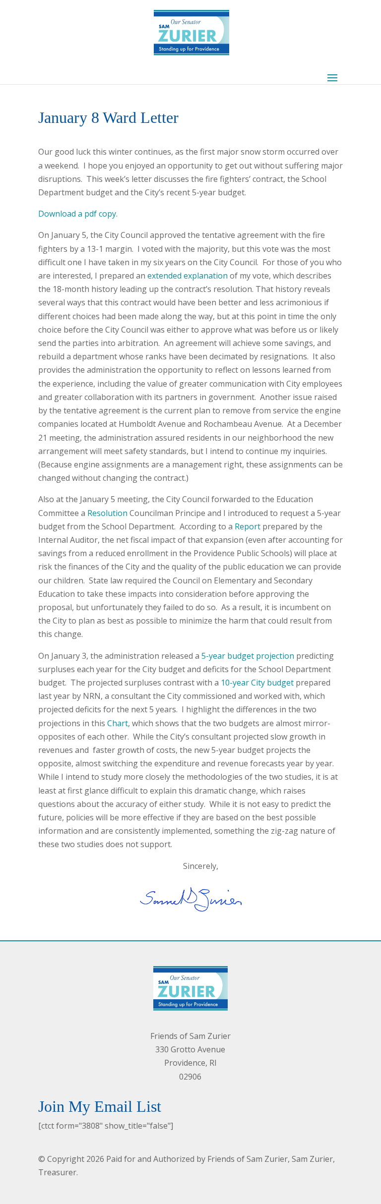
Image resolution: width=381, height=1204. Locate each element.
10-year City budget (257, 682)
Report (247, 526)
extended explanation (187, 275)
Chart (117, 723)
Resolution (107, 513)
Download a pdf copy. (78, 213)
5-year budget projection (247, 655)
